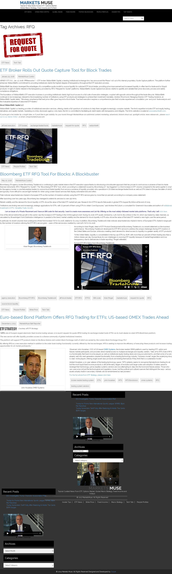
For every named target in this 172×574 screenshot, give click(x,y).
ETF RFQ (78, 298)
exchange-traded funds (39, 125)
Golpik (113, 572)
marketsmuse (57, 125)
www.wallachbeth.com (157, 111)
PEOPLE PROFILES (102, 12)
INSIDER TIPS (116, 12)
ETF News (5, 63)
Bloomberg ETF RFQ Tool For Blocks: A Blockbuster (49, 174)
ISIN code (97, 298)
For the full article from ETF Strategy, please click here (90, 375)
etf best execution (8, 125)
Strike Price (33, 310)
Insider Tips (66, 502)
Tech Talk (17, 63)
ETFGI (87, 298)
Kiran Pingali (108, 298)
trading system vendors (80, 386)
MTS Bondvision (131, 380)
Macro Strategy (117, 502)
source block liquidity (10, 304)
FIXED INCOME (70, 12)
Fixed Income (102, 502)
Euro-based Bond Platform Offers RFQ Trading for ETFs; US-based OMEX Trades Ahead (84, 317)
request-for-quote (72, 125)
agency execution (8, 298)
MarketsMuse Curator (26, 76)
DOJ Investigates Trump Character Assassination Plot (96, 399)
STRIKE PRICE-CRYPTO (42, 12)
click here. (163, 211)
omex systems (146, 380)
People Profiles (19, 166)
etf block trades (65, 298)
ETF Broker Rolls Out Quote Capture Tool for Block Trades (56, 70)
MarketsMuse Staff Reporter (30, 324)
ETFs (99, 380)
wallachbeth (94, 125)
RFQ (84, 125)
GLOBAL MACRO (57, 12)
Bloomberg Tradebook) (47, 298)
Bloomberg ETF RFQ (27, 298)
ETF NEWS (28, 12)
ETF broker (23, 125)
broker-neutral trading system (82, 380)
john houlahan (109, 380)
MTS (120, 380)
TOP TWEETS (128, 12)
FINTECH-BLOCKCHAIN (86, 12)
